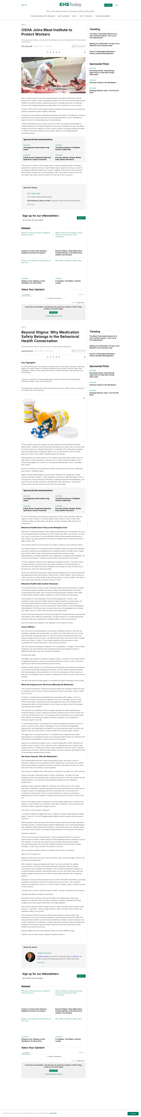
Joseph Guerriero (27, 351)
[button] (22, 5)
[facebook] (47, 52)
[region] (53, 298)
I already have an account (53, 316)
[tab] (26, 294)
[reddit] (56, 52)
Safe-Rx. (76, 979)
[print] (85, 52)
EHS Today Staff (26, 46)
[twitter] (53, 52)
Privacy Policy (53, 1113)
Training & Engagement (102, 16)
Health (74, 16)
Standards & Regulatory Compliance (43, 16)
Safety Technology (86, 16)
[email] (59, 52)
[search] (25, 5)
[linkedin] (50, 52)
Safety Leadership (64, 16)
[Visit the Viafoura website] (81, 302)
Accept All (133, 1113)
